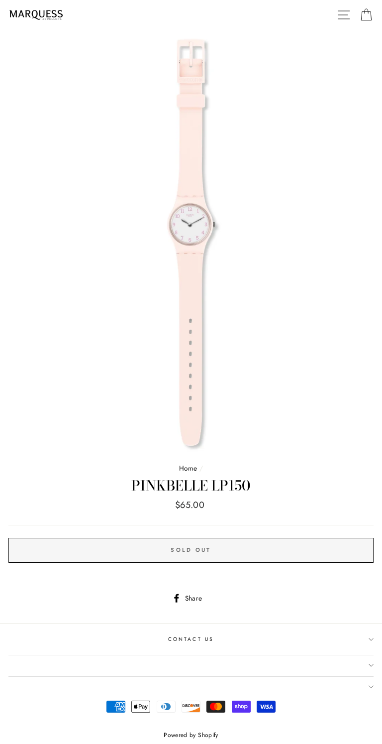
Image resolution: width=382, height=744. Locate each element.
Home (188, 468)
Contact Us (191, 639)
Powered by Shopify (191, 735)
